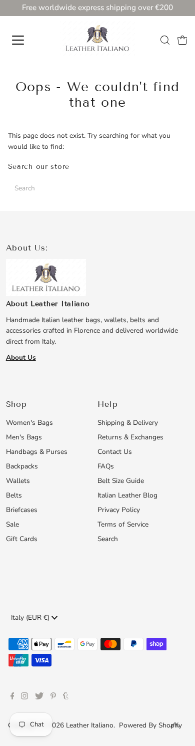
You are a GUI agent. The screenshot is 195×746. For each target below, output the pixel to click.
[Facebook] (12, 697)
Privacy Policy (119, 510)
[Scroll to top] (175, 726)
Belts (14, 495)
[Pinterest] (53, 697)
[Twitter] (39, 697)
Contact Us (115, 451)
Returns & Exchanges (131, 437)
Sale (12, 524)
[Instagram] (24, 697)
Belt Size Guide (121, 480)
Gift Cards (22, 539)
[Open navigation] (26, 40)
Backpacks (22, 466)
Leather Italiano (90, 725)
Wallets (18, 480)
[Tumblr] (65, 697)
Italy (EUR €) (31, 617)
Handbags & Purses (37, 451)
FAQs (106, 466)
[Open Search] (165, 40)
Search (108, 539)
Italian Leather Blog (128, 495)
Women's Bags (29, 422)
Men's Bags (24, 437)
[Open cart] (183, 40)
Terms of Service (123, 524)
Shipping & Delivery (128, 422)
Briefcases (22, 510)
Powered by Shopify (150, 725)
